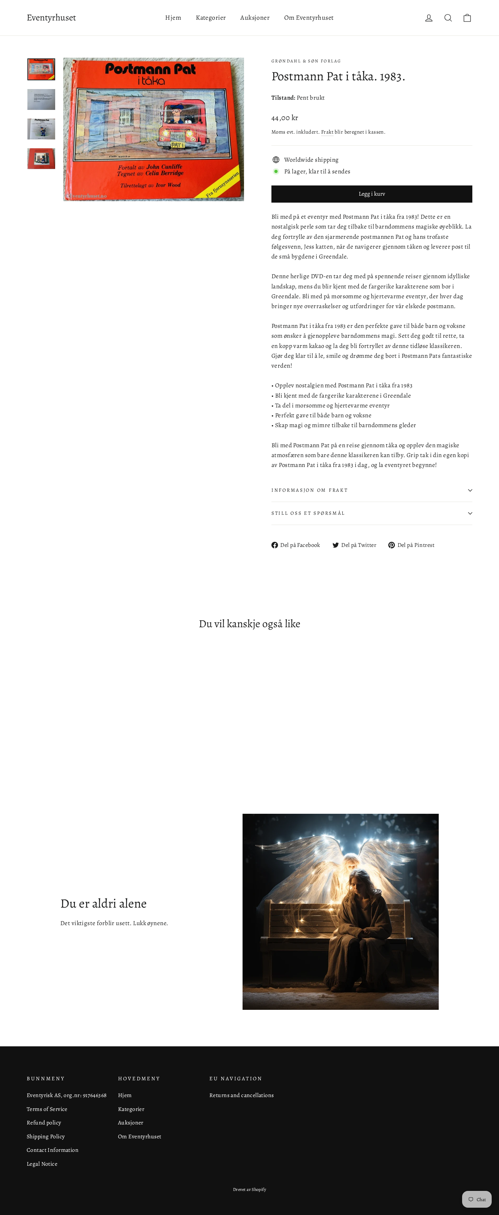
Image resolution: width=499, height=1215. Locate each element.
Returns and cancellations (241, 1095)
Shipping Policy (46, 1136)
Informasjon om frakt (309, 490)
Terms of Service (47, 1109)
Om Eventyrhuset (309, 17)
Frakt (327, 131)
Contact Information (53, 1150)
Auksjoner (255, 17)
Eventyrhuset (51, 17)
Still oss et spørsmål (308, 513)
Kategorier (211, 17)
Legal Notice (42, 1164)
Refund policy (44, 1122)
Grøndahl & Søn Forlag (306, 61)
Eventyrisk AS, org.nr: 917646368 (67, 1095)
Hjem (173, 17)
